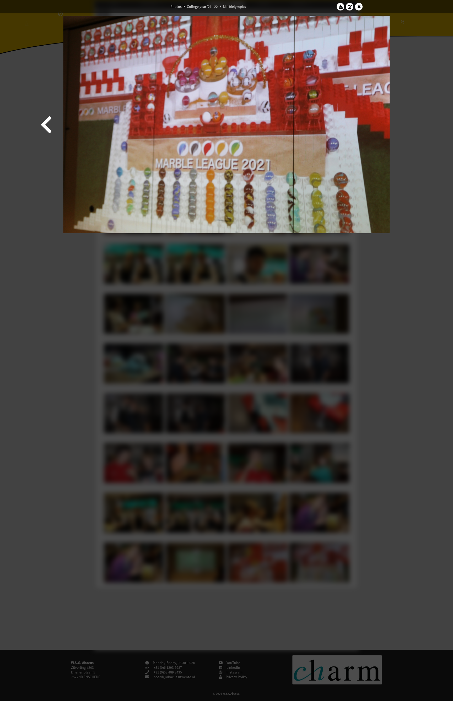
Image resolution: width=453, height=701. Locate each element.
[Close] (359, 6)
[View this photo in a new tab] (350, 6)
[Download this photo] (340, 6)
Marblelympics (234, 6)
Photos (176, 6)
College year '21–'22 (202, 6)
